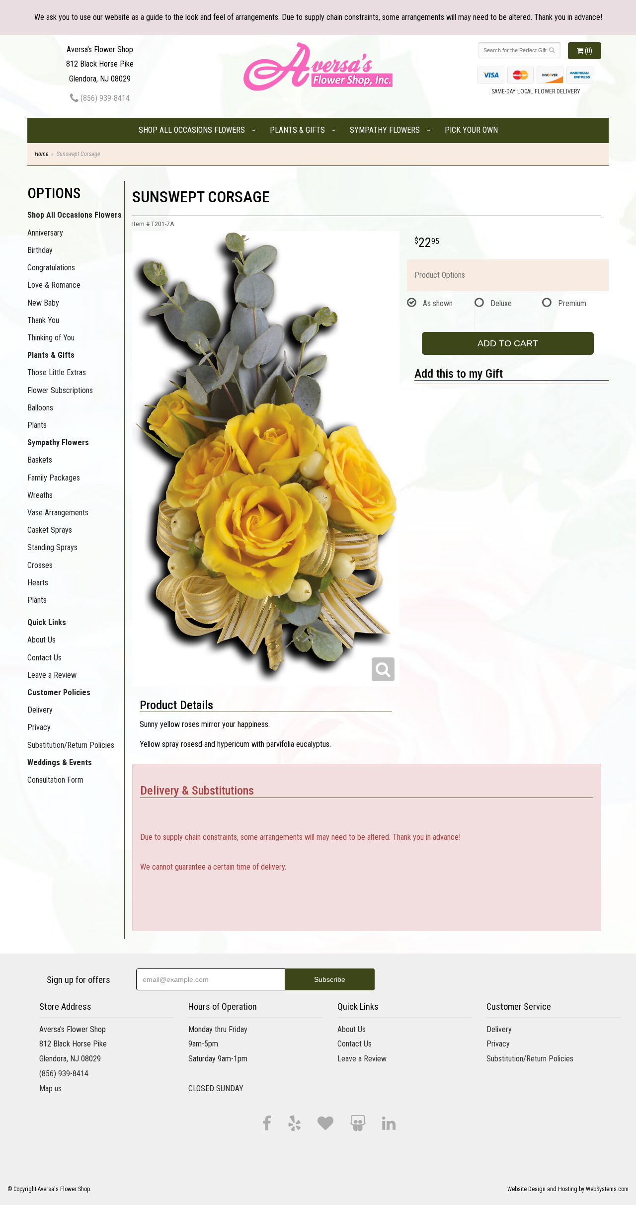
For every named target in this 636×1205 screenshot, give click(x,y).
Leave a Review (52, 675)
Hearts (37, 582)
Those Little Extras (56, 372)
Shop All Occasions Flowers (192, 130)
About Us (41, 639)
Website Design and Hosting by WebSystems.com (568, 1189)
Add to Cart (507, 343)
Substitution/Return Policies (70, 745)
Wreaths (40, 495)
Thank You (43, 320)
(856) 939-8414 (104, 98)
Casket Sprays (49, 530)
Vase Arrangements (57, 512)
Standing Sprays (52, 547)
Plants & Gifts (297, 130)
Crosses (40, 565)
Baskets (39, 460)
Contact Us (44, 657)
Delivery (40, 710)
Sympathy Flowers (385, 130)
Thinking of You (51, 337)
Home (41, 154)
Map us (50, 1088)
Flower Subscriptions (60, 390)
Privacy (39, 727)
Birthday (40, 250)
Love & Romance (53, 285)
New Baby (43, 303)
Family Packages (53, 477)
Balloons (40, 407)
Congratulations (51, 267)
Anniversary (45, 233)
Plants (37, 425)
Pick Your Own (471, 130)
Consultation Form (55, 780)
